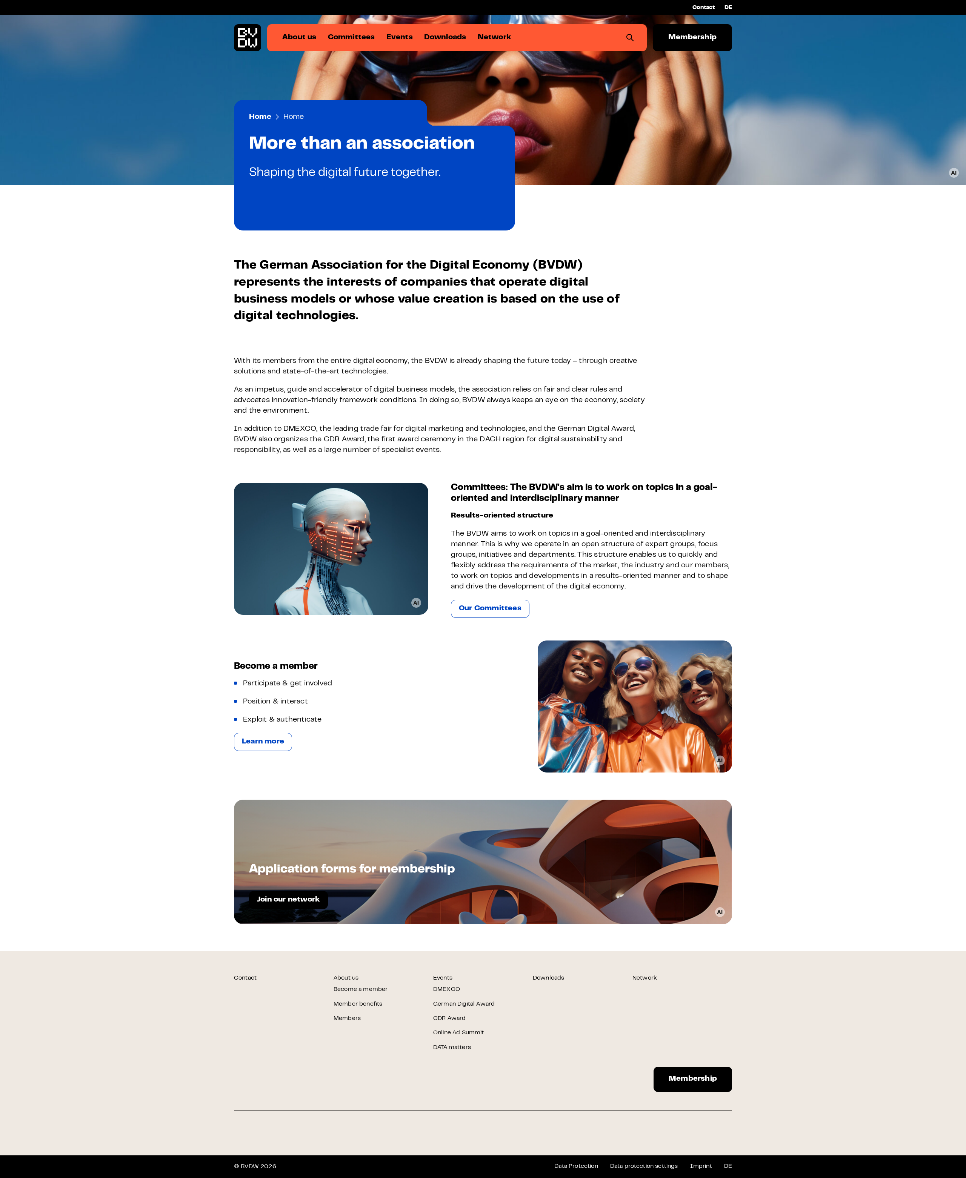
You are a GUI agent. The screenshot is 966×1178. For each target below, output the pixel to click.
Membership (692, 37)
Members (347, 1018)
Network (644, 978)
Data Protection (576, 1166)
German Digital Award (464, 1004)
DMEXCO (446, 989)
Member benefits (358, 1004)
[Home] (247, 37)
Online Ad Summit (458, 1032)
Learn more (263, 742)
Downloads (548, 978)
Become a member (361, 989)
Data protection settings (644, 1166)
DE (728, 7)
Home (260, 117)
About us (346, 978)
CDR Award (449, 1018)
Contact (703, 7)
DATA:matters (452, 1047)
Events (442, 978)
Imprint (701, 1166)
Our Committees (490, 608)
